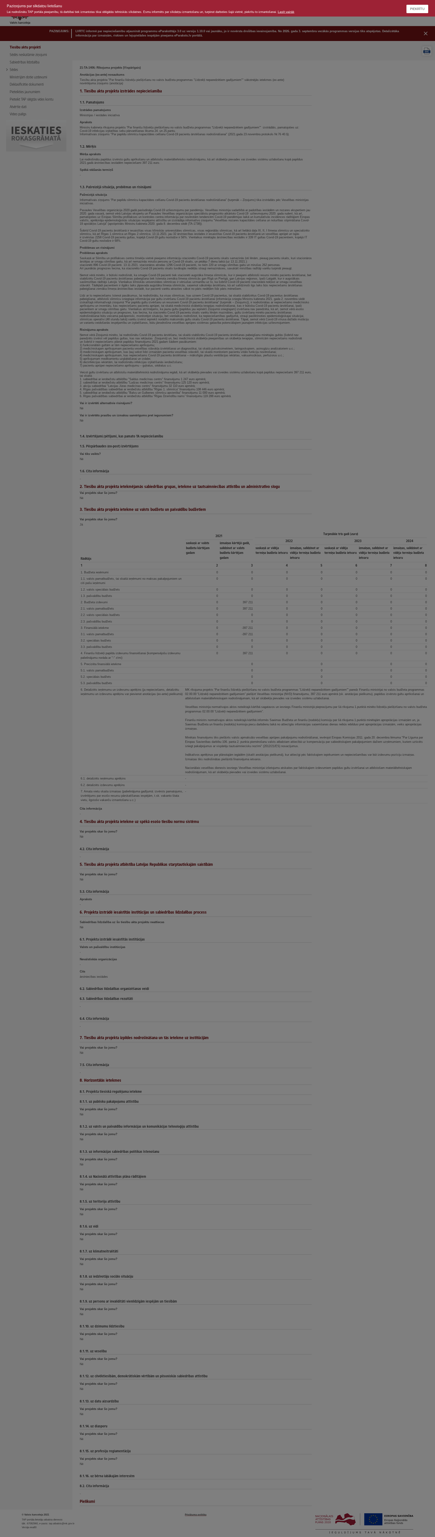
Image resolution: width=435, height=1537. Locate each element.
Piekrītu (417, 9)
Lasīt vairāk (286, 12)
